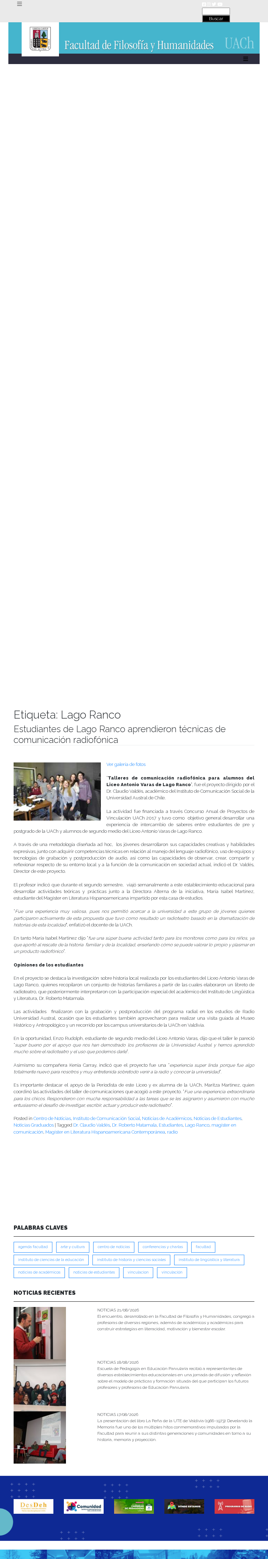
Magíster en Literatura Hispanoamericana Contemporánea (105, 1132)
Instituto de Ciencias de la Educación (51, 1260)
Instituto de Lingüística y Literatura (209, 1260)
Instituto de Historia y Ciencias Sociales (131, 1260)
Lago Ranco (197, 1125)
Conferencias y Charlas (163, 1247)
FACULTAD (203, 1247)
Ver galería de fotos (126, 764)
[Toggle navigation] (19, 4)
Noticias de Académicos (167, 1118)
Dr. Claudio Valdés (91, 1125)
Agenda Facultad (33, 1247)
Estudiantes (171, 1125)
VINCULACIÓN (172, 1272)
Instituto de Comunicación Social (106, 1118)
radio (172, 1132)
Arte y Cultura (73, 1247)
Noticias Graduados (34, 1125)
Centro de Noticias (52, 1118)
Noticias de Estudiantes (217, 1118)
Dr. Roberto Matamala (134, 1125)
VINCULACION (138, 1272)
